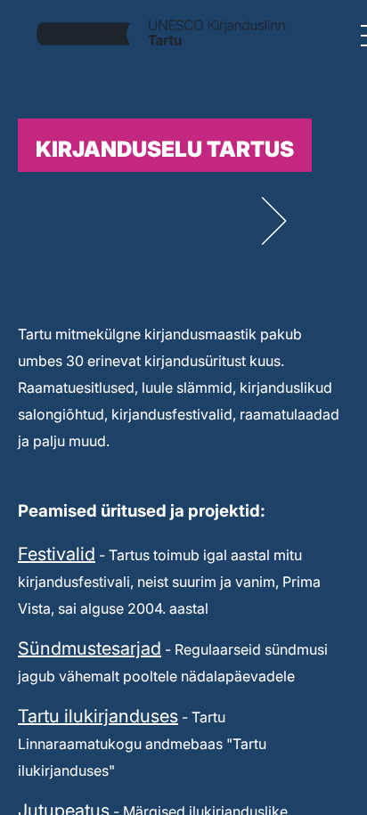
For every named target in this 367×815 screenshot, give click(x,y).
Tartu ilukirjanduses (98, 716)
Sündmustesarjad (89, 648)
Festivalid (56, 554)
